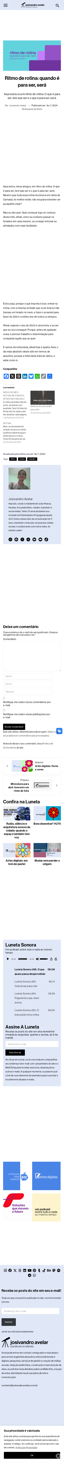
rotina (22, 459)
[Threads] (28, 539)
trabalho (32, 459)
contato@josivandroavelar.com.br (20, 1385)
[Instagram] (10, 539)
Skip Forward (56, 959)
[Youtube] (40, 539)
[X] (22, 539)
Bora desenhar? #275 (47, 823)
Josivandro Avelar (17, 105)
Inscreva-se (15, 1052)
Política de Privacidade (26, 1447)
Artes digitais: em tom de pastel (17, 862)
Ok (32, 1455)
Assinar (8, 1322)
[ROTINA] (16, 433)
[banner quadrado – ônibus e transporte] (17, 1207)
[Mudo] (37, 959)
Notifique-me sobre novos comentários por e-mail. (27, 704)
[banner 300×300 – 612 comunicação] (17, 1175)
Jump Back (51, 959)
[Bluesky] (34, 539)
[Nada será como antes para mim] (42, 398)
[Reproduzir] (7, 959)
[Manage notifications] (58, 1455)
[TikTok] (46, 539)
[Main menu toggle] (6, 5)
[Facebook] (16, 539)
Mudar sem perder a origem (47, 862)
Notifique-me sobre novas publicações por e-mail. (26, 716)
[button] (57, 5)
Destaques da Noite (32, 109)
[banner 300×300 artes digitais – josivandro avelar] (46, 1175)
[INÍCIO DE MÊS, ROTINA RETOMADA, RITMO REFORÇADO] (16, 405)
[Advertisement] (32, 23)
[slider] (22, 959)
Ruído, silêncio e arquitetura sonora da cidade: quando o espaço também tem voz (16, 830)
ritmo (13, 459)
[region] (32, 1444)
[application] (32, 959)
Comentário (9, 639)
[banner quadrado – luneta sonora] (46, 1207)
